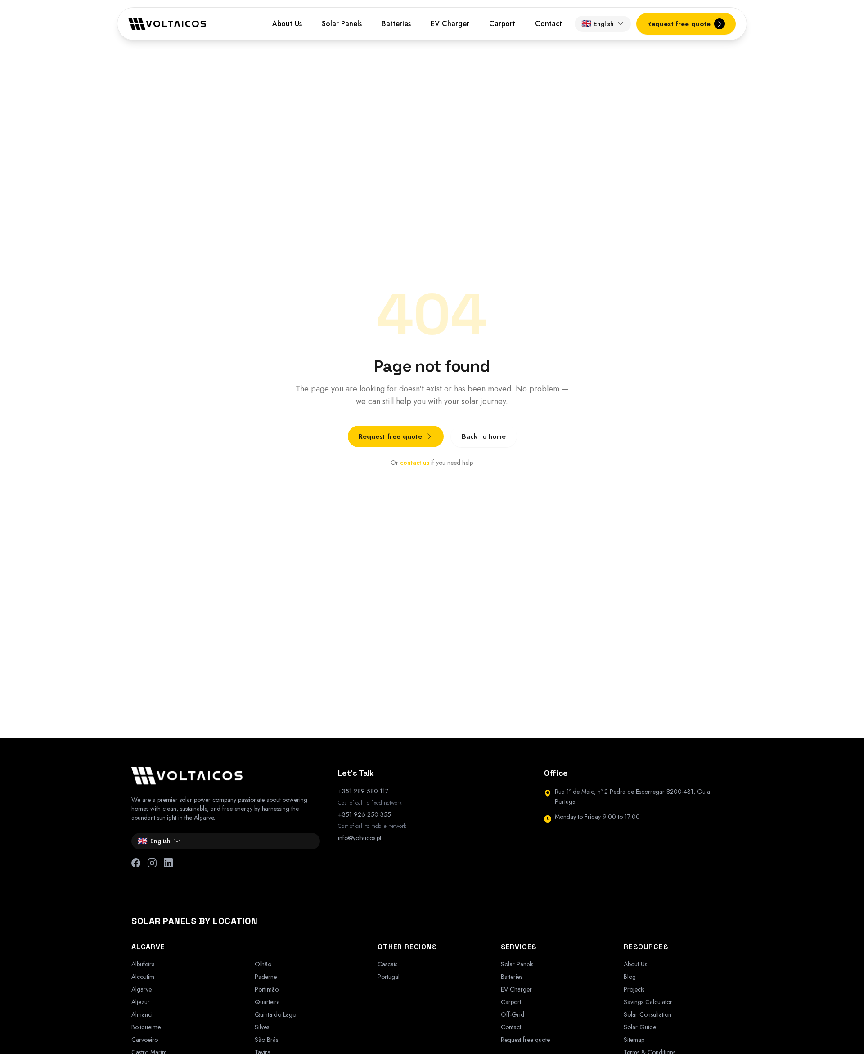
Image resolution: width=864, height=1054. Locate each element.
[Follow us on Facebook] (135, 864)
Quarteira (267, 1001)
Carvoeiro (144, 1039)
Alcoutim (142, 976)
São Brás (266, 1039)
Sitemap (634, 1039)
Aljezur (140, 1001)
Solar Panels (342, 23)
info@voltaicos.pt (359, 837)
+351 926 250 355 (364, 814)
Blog (630, 976)
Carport (502, 23)
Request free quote (390, 436)
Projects (634, 989)
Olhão (263, 964)
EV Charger (450, 23)
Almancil (142, 1014)
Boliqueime (146, 1027)
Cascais (387, 964)
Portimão (267, 989)
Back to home (484, 436)
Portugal (389, 976)
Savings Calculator (648, 1001)
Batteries (396, 23)
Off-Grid (512, 1014)
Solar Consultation (647, 1014)
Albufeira (143, 964)
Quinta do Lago (275, 1014)
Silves (262, 1027)
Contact (548, 23)
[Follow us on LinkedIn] (168, 864)
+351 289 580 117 (363, 791)
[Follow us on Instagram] (152, 864)
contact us (414, 462)
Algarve (141, 989)
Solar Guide (640, 1027)
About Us (287, 23)
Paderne (266, 976)
